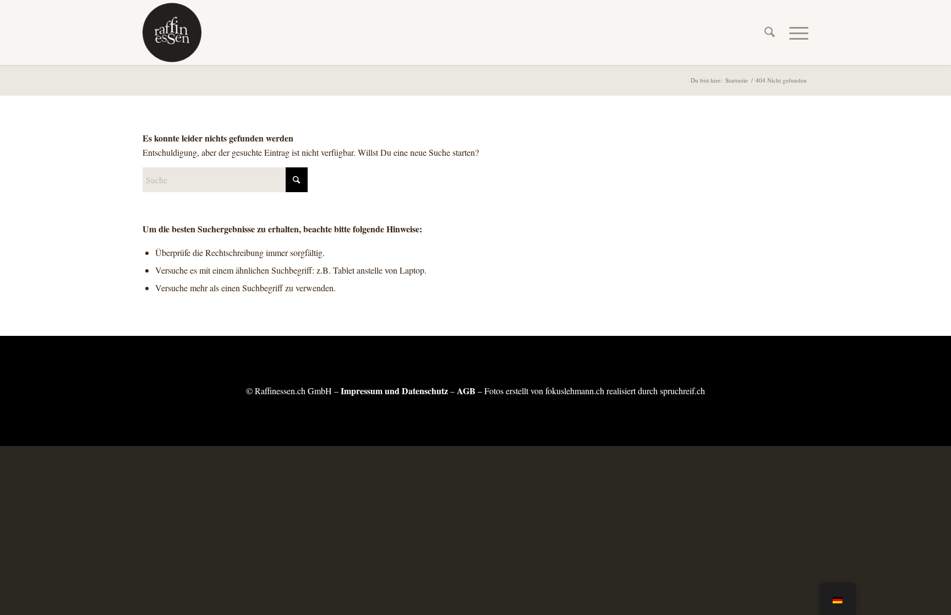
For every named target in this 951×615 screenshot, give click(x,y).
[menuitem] (769, 32)
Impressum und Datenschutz (394, 390)
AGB (466, 390)
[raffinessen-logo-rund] (172, 32)
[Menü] (795, 32)
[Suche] (769, 32)
